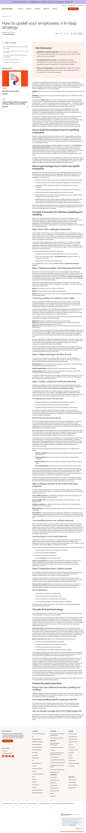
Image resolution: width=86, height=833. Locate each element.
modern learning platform (75, 276)
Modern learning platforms (40, 561)
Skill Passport (35, 784)
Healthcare (53, 782)
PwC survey (47, 159)
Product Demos (72, 782)
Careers (70, 755)
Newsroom (71, 752)
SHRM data (38, 199)
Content (34, 771)
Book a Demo (73, 9)
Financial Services (54, 780)
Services (34, 787)
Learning (34, 766)
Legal (15, 803)
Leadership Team (72, 736)
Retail (51, 793)
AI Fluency (52, 750)
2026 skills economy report (9, 70)
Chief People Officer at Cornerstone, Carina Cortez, (47, 628)
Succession (35, 755)
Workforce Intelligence (37, 742)
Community (80, 5)
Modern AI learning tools (39, 639)
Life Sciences (53, 785)
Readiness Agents (36, 739)
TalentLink (34, 782)
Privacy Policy (22, 803)
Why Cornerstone (72, 734)
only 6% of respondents (62, 342)
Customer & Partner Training (57, 769)
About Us (70, 744)
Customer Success (73, 739)
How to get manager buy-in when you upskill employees (15, 51)
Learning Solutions (36, 763)
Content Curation (54, 757)
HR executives (44, 441)
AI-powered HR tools (60, 256)
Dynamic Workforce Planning (57, 760)
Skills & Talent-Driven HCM (56, 738)
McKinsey (38, 187)
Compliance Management (56, 747)
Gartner (61, 330)
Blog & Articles (72, 787)
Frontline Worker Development (57, 762)
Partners (64, 5)
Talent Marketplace (37, 750)
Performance (35, 758)
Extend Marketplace (37, 793)
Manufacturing (54, 788)
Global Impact (71, 760)
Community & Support (7, 753)
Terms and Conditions (44, 803)
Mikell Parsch (45, 100)
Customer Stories (72, 742)
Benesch (68, 109)
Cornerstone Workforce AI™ (38, 734)
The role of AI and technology (11, 59)
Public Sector (53, 777)
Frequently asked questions (11, 62)
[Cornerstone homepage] (15, 731)
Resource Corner (72, 779)
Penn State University (42, 654)
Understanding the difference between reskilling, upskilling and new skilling (13, 99)
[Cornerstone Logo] (7, 9)
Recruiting (34, 752)
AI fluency (43, 558)
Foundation (71, 747)
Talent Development (37, 747)
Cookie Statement (32, 803)
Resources (4, 16)
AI (32, 736)
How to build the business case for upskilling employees (15, 47)
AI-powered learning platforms (41, 584)
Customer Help (71, 5)
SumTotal (34, 779)
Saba (33, 776)
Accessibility (71, 766)
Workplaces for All (54, 772)
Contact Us (5, 751)
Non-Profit (52, 796)
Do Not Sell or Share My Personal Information (63, 803)
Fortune (34, 441)
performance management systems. (63, 388)
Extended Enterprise (37, 768)
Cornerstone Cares (73, 750)
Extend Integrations (37, 790)
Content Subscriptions (37, 774)
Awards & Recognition (73, 763)
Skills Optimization (36, 744)
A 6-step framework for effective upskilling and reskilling (15, 56)
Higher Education (54, 791)
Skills (10, 16)
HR (33, 760)
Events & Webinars (73, 785)
